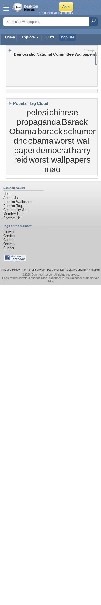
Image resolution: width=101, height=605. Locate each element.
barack (49, 131)
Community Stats (16, 210)
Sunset (8, 248)
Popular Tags (13, 206)
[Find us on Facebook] (15, 260)
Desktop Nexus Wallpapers (25, 7)
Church (8, 240)
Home (10, 37)
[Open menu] (6, 7)
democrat (53, 150)
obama (40, 140)
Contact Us (12, 218)
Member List (13, 214)
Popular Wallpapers (18, 202)
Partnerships (55, 269)
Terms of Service (33, 269)
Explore (28, 37)
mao (52, 169)
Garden (9, 236)
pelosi (37, 112)
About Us (10, 198)
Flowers (9, 232)
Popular (67, 37)
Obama (9, 244)
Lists (50, 37)
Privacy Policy (10, 269)
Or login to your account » (56, 12)
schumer (80, 131)
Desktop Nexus (42, 274)
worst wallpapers (60, 159)
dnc (20, 140)
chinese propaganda (47, 117)
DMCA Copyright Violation (83, 269)
